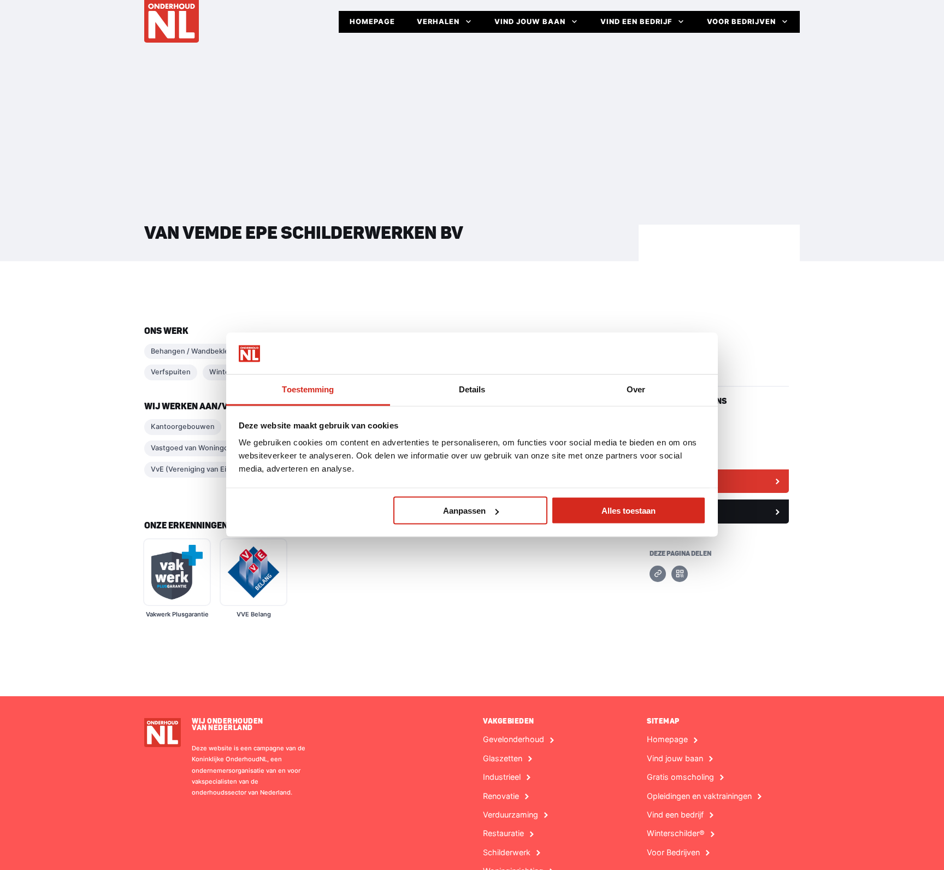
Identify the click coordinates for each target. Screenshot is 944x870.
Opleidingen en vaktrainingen (699, 796)
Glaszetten (502, 758)
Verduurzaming (510, 815)
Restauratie (503, 833)
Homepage (372, 21)
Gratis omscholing (680, 777)
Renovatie (501, 796)
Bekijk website (683, 481)
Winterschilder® (676, 833)
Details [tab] (472, 389)
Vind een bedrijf (636, 21)
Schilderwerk (506, 852)
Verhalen (438, 21)
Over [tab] (636, 389)
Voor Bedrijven (741, 21)
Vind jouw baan (529, 21)
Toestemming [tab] (308, 389)
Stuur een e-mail (687, 511)
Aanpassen (464, 510)
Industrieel (502, 777)
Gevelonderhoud (513, 739)
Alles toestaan (628, 510)
